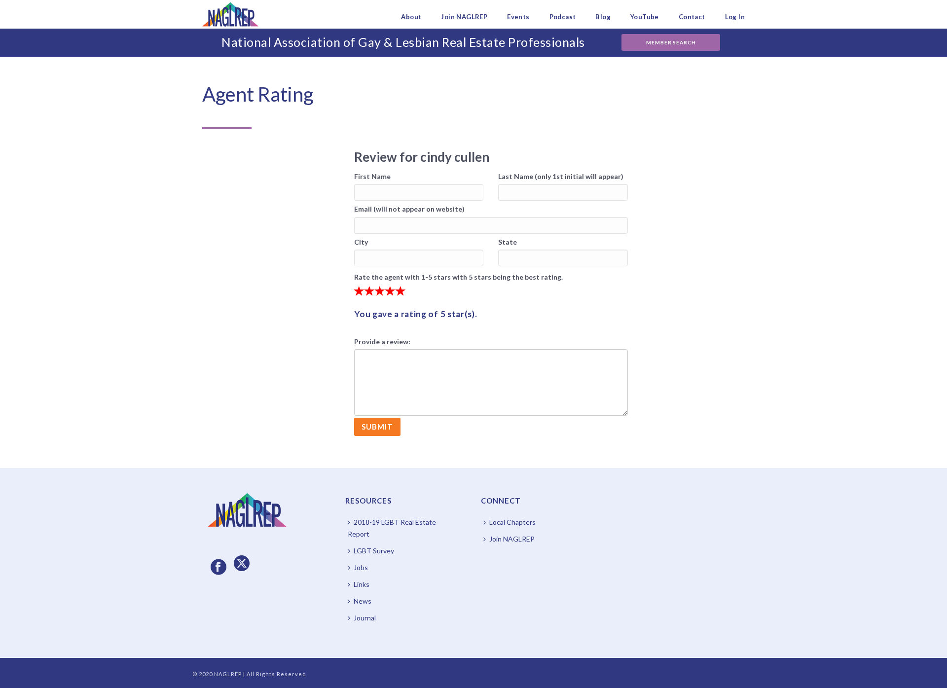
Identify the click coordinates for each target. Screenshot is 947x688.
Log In (735, 17)
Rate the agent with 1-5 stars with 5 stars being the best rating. (458, 277)
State (507, 242)
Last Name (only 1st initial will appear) (560, 176)
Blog (603, 17)
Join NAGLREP (464, 17)
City (361, 242)
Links (361, 584)
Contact (692, 17)
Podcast (562, 17)
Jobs (361, 567)
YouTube (644, 17)
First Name (372, 176)
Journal (365, 618)
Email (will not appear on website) (409, 209)
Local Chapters (512, 522)
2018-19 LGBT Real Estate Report (392, 528)
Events (518, 17)
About (411, 17)
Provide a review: (382, 341)
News (362, 601)
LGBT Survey (374, 550)
